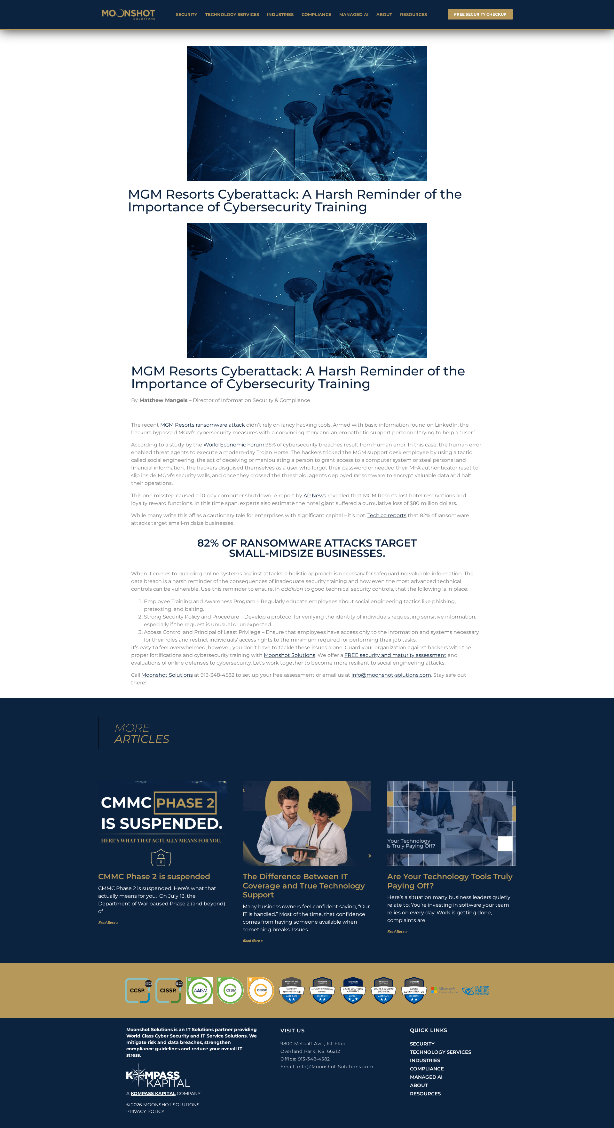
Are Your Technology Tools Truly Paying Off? (450, 881)
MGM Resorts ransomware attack (202, 425)
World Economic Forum (233, 445)
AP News (314, 496)
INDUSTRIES (280, 14)
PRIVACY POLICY (145, 1111)
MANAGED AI (353, 14)
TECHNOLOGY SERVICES (232, 14)
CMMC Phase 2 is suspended (154, 876)
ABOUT (384, 14)
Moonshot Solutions (289, 655)
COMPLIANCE (316, 14)
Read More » (108, 922)
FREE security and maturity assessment (395, 655)
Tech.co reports (386, 515)
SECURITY (186, 14)
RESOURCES (413, 14)
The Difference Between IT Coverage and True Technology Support (304, 886)
